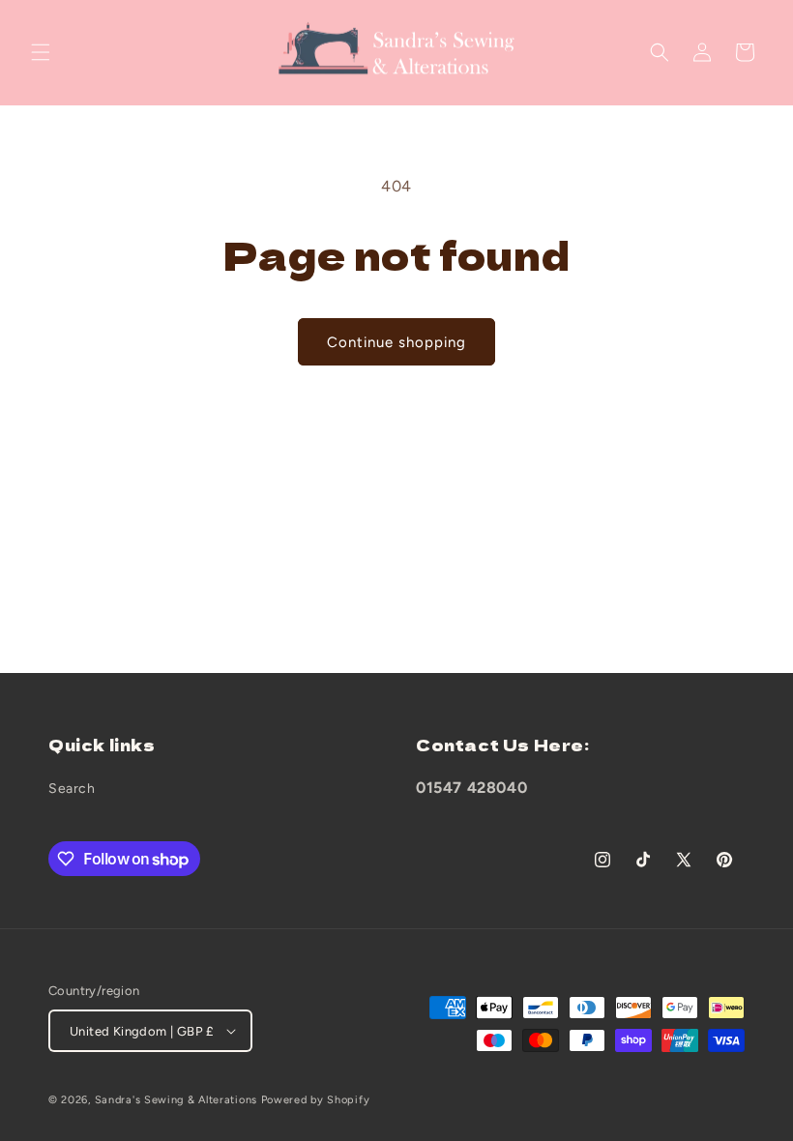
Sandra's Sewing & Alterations (176, 1100)
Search (72, 788)
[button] (40, 52)
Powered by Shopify (315, 1100)
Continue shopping (396, 342)
